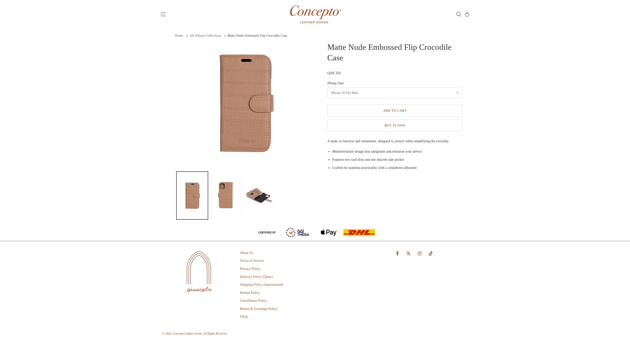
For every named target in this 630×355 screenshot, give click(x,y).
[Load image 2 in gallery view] (226, 195)
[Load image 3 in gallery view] (259, 195)
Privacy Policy (250, 269)
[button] (458, 14)
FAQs (244, 317)
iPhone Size (335, 83)
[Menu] (163, 14)
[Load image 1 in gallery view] (192, 195)
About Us (246, 253)
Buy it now (395, 125)
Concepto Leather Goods (187, 333)
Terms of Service (252, 261)
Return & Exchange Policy (258, 309)
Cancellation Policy (253, 300)
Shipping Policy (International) (262, 284)
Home (179, 35)
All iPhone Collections (205, 35)
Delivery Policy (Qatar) (256, 277)
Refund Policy (250, 293)
